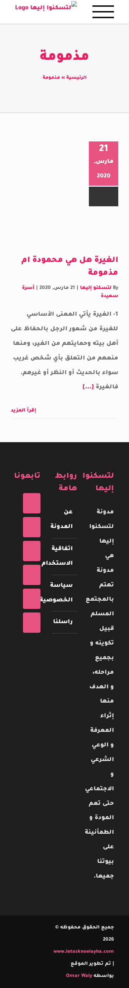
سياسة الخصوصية (64, 593)
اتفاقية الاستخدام (64, 556)
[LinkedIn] (31, 622)
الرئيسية (76, 78)
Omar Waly (79, 976)
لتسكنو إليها (95, 288)
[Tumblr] (31, 599)
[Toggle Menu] (103, 11)
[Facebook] (31, 503)
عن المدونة (64, 519)
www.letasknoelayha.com (83, 952)
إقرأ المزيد (24, 410)
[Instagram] (31, 551)
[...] (88, 387)
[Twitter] (31, 527)
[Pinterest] (31, 575)
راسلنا (64, 622)
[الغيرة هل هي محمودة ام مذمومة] (66, 230)
